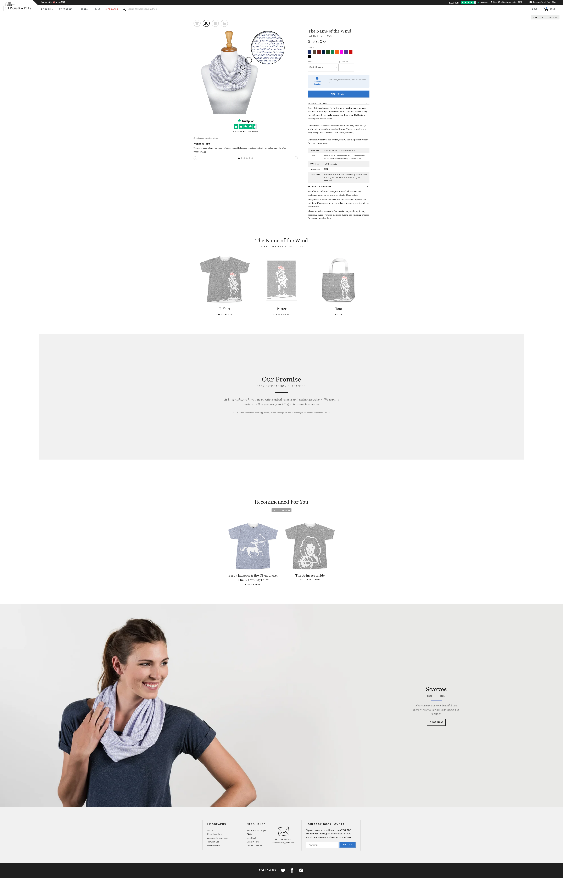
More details (352, 195)
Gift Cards (111, 9)
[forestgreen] (328, 52)
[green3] (332, 52)
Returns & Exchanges (256, 830)
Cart (550, 8)
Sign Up (347, 845)
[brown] (314, 52)
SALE (97, 9)
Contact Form (253, 842)
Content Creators (254, 845)
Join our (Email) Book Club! (544, 2)
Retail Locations (214, 834)
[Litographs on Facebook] (292, 870)
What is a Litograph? (545, 17)
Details (318, 103)
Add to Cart (339, 94)
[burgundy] (319, 52)
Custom (85, 9)
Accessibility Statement (217, 838)
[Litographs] (19, 6)
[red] (351, 52)
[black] (309, 56)
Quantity (343, 62)
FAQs (249, 834)
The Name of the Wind (329, 31)
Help (535, 9)
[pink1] (341, 52)
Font (310, 62)
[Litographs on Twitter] (283, 870)
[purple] (346, 52)
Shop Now (436, 722)
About (210, 830)
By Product (66, 9)
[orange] (337, 52)
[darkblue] (323, 52)
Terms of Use (213, 842)
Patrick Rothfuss (320, 36)
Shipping (319, 187)
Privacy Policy (213, 845)
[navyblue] (309, 52)
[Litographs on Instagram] (301, 870)
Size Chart (251, 838)
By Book (46, 9)
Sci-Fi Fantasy (281, 510)
